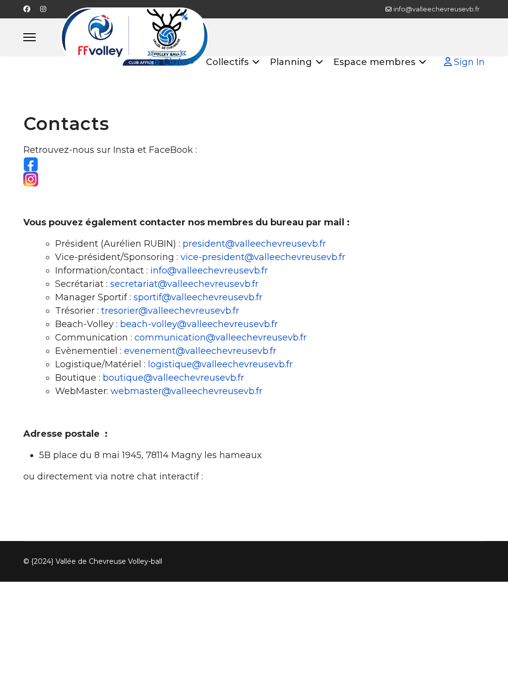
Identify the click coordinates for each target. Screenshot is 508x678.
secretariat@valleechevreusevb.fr (184, 283)
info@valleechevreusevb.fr (436, 9)
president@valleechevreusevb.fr (254, 243)
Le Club (167, 62)
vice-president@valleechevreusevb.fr (263, 257)
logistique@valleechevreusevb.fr (220, 364)
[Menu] (29, 37)
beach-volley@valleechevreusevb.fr (199, 324)
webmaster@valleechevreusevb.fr (186, 391)
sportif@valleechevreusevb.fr (197, 297)
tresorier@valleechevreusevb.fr (170, 310)
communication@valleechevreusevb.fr (220, 337)
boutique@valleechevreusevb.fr (173, 377)
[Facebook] (26, 8)
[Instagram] (43, 8)
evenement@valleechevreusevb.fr (200, 350)
